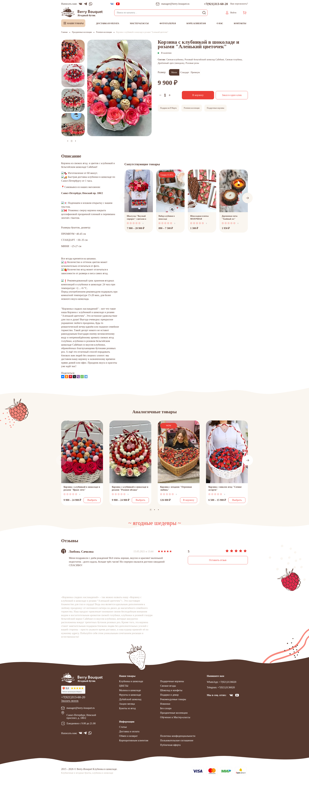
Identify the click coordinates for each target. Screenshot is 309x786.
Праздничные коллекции (174, 712)
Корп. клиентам (196, 23)
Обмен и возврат (128, 736)
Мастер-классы (139, 23)
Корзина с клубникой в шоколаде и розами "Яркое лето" (82, 488)
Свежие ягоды (168, 685)
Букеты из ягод (127, 708)
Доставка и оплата (107, 23)
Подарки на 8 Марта (168, 108)
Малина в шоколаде (130, 690)
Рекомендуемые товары (173, 699)
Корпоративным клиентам (133, 740)
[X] (74, 376)
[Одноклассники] (66, 376)
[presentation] (125, 198)
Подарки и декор (169, 694)
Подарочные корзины (215, 108)
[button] (75, 141)
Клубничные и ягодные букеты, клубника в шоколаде (87, 773)
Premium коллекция (192, 108)
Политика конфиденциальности (177, 736)
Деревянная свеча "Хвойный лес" (229, 217)
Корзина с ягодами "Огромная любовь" (176, 488)
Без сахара (165, 708)
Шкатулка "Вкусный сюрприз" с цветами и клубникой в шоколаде (137, 218)
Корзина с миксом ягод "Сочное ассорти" (225, 488)
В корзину (198, 95)
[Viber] (78, 376)
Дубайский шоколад (130, 699)
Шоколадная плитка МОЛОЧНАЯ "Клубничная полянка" (201, 218)
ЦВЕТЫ (123, 685)
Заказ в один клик (232, 95)
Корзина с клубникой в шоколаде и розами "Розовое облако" (130, 488)
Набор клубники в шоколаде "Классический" (167, 218)
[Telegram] (86, 376)
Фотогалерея (167, 23)
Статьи (123, 727)
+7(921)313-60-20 (216, 4)
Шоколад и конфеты (171, 690)
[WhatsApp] (82, 376)
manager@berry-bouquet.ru (80, 708)
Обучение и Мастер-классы (175, 717)
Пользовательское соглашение (176, 740)
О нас (220, 23)
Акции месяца (127, 703)
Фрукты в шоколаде (130, 694)
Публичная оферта (170, 745)
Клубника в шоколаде (131, 681)
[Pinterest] (70, 376)
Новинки (165, 703)
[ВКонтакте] (62, 376)
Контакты (240, 23)
